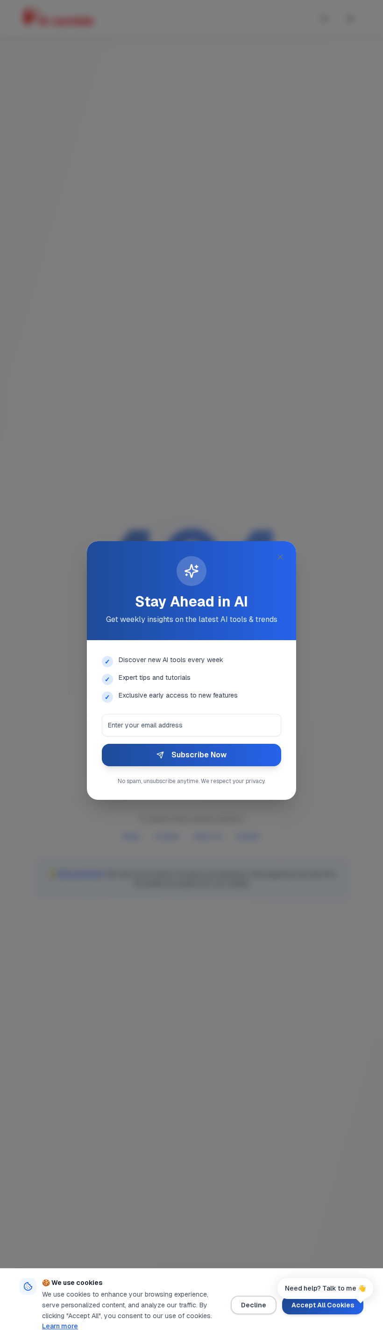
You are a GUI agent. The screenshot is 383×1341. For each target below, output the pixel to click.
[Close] (280, 557)
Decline (253, 1305)
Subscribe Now (199, 755)
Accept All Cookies (322, 1305)
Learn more (60, 1326)
